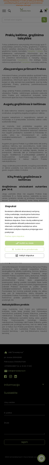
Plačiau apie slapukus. (15, 236)
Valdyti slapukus (24, 255)
